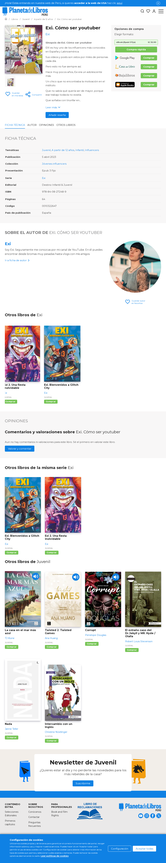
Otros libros (66, 124)
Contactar (34, 817)
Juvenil (46, 150)
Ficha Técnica (15, 124)
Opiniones (46, 124)
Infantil (79, 150)
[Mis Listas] (147, 11)
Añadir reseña (57, 115)
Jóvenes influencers (54, 163)
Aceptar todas (144, 848)
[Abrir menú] (161, 11)
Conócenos (34, 811)
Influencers (92, 150)
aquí (119, 3)
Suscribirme (83, 783)
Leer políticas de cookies (55, 856)
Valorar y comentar (19, 448)
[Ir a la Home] (6, 19)
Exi (43, 178)
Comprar (148, 57)
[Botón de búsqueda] (142, 11)
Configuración (119, 848)
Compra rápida (136, 49)
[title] (140, 807)
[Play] (35, 576)
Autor (32, 124)
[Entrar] (153, 11)
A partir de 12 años (63, 150)
